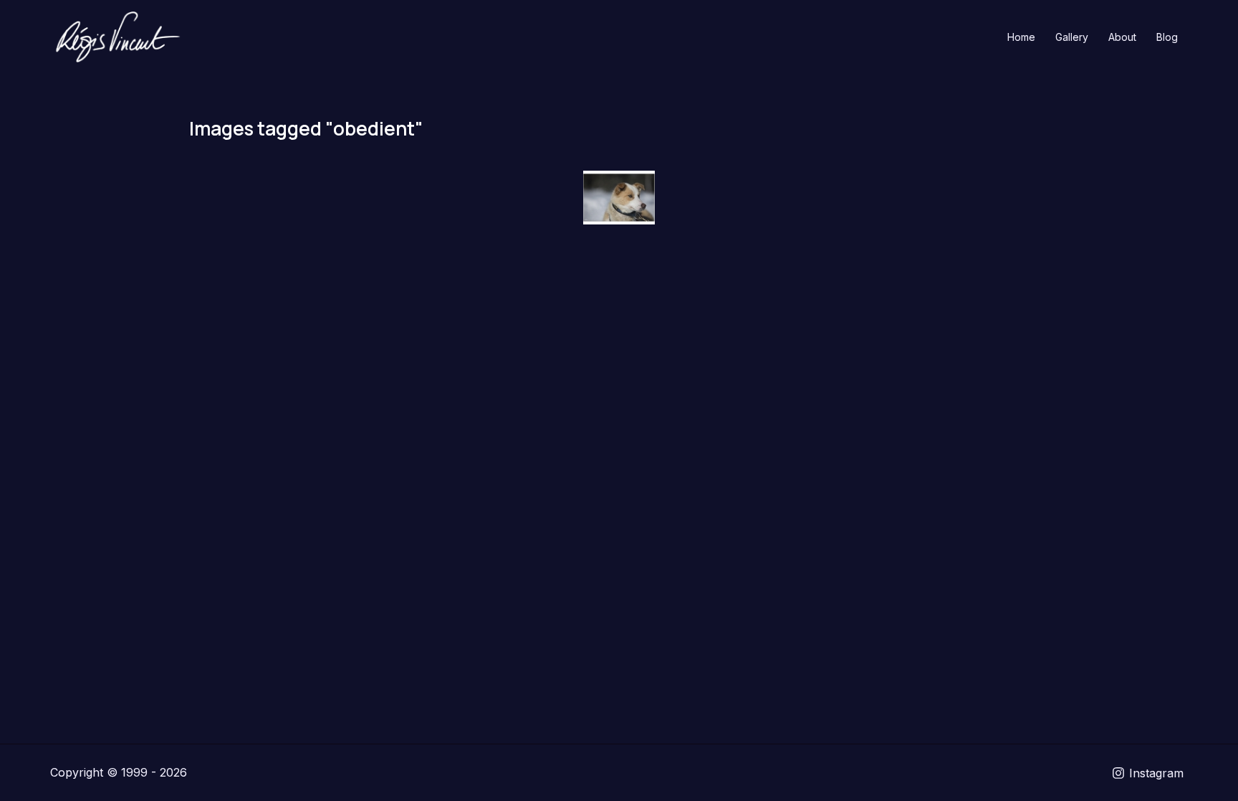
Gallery (1071, 37)
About (1122, 37)
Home (1021, 37)
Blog (1167, 37)
